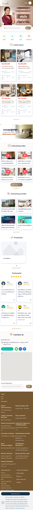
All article (16, 232)
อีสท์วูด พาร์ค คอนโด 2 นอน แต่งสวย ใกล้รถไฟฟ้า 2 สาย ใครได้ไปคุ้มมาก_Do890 (8, 102)
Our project (4, 401)
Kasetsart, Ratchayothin (8, 423)
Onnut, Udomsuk (20, 415)
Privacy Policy (20, 473)
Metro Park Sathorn (6, 420)
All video (16, 188)
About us (18, 476)
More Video (15, 184)
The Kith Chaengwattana (21, 450)
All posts (16, 119)
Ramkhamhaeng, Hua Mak (22, 433)
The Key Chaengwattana (21, 448)
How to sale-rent (21, 479)
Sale (2, 396)
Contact (18, 482)
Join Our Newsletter (6, 383)
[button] (30, 16)
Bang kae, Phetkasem (7, 461)
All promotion (16, 268)
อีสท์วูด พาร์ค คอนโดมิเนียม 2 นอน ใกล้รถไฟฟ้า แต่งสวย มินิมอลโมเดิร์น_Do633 (24, 102)
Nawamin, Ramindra (6, 453)
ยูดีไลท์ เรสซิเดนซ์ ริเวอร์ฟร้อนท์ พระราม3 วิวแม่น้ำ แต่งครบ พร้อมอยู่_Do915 (24, 67)
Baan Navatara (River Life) (8, 448)
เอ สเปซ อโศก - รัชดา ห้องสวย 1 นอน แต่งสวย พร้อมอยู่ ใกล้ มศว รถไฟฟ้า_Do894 (8, 67)
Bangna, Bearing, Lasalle (22, 453)
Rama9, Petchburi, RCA (21, 405)
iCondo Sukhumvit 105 (21, 458)
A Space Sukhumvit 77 (21, 418)
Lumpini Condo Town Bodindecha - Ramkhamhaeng (20, 438)
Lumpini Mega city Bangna (22, 456)
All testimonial (16, 328)
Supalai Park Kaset (6, 425)
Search (28, 28)
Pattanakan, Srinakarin (7, 433)
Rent (2, 398)
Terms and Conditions (22, 470)
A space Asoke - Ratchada (22, 408)
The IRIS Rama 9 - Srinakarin (8, 436)
